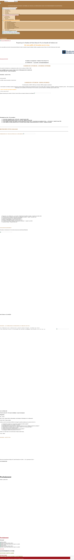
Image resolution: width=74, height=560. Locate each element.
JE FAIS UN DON (3, 555)
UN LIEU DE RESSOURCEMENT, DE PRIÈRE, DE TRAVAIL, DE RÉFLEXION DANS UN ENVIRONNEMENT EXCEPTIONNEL (35, 5)
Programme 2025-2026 (4, 58)
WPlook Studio (21, 558)
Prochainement (4, 537)
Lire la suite (2, 548)
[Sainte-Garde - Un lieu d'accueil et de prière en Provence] (0, 3)
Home (1, 38)
